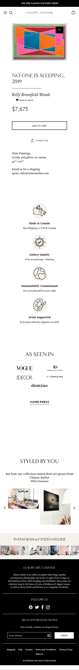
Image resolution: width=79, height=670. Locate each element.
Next (73, 508)
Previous (6, 508)
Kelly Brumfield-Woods (31, 94)
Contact (29, 649)
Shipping (11, 649)
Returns (39, 653)
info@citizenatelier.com (34, 173)
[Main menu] (5, 13)
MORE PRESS (39, 402)
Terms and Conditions (45, 649)
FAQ (20, 649)
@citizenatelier (50, 539)
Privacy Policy (65, 649)
